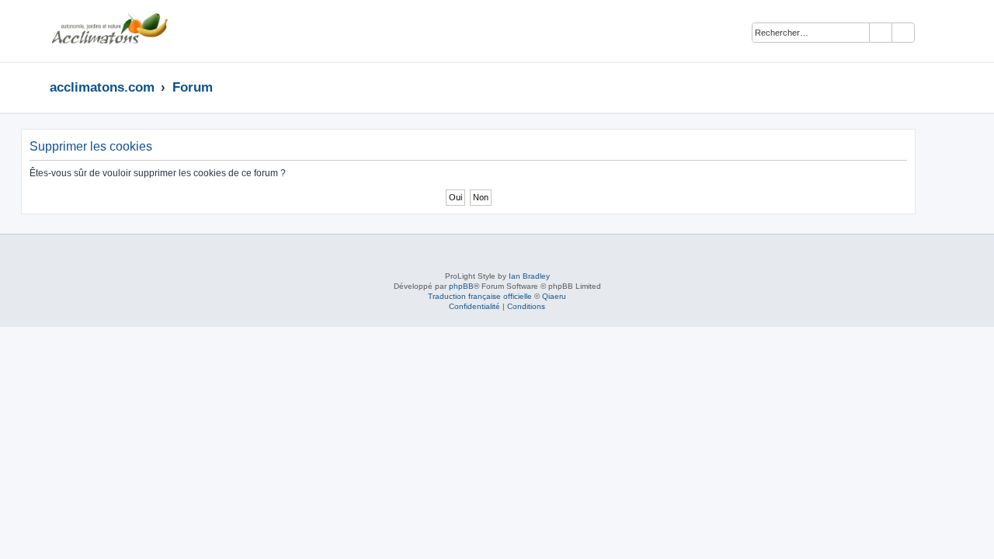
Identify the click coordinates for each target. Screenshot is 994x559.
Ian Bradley (529, 276)
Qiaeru (554, 296)
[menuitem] (933, 33)
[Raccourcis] (940, 87)
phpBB (461, 286)
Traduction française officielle (480, 296)
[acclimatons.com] (109, 31)
